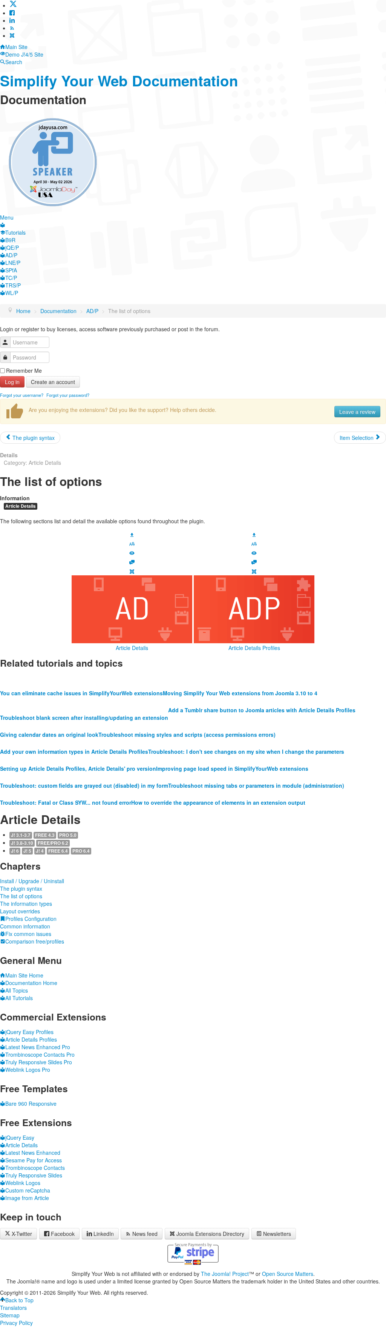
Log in (12, 382)
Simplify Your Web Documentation (119, 80)
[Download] (132, 534)
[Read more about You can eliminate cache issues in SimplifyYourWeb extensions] (81, 678)
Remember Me (24, 370)
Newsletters (277, 1233)
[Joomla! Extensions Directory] (12, 35)
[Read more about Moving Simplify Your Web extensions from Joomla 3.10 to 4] (240, 678)
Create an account (53, 382)
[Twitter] (13, 5)
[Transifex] (132, 543)
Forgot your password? (67, 395)
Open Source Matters (287, 1273)
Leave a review (357, 411)
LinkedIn (103, 1233)
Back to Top (19, 1300)
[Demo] (132, 552)
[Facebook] (12, 13)
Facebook (63, 1233)
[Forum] (132, 561)
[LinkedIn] (12, 20)
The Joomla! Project (225, 1273)
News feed (145, 1233)
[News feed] (12, 28)
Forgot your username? (21, 395)
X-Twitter (21, 1233)
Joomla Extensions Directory (210, 1233)
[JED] (132, 571)
